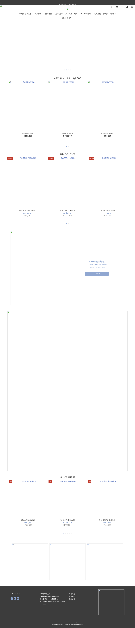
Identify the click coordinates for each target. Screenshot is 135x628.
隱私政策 (72, 599)
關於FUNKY (67, 18)
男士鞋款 (58, 14)
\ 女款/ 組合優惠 (25, 14)
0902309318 (53, 599)
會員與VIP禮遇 (108, 14)
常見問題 (72, 594)
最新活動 (38, 14)
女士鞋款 (48, 14)
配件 (75, 14)
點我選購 (96, 274)
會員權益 (72, 596)
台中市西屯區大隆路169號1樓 (49, 596)
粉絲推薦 (97, 14)
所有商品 (68, 14)
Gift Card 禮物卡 (86, 14)
